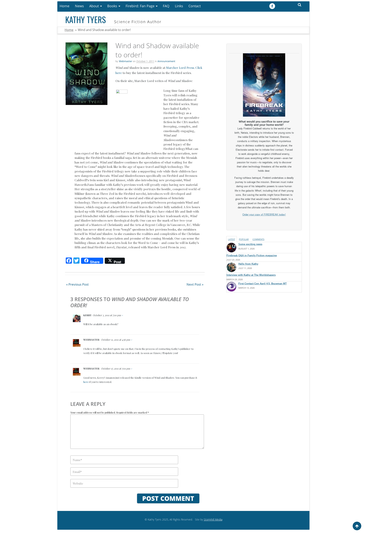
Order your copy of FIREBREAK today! (264, 214)
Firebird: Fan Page (140, 6)
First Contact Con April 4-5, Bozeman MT (262, 283)
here (86, 381)
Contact (194, 6)
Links (179, 6)
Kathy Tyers (85, 19)
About (94, 6)
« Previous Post (77, 284)
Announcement (166, 61)
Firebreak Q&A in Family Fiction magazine (252, 255)
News (79, 6)
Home (64, 6)
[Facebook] (272, 6)
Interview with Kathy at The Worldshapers (251, 275)
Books (112, 6)
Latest (231, 239)
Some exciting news (250, 244)
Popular (244, 239)
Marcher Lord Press (180, 68)
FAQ (166, 6)
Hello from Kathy (248, 263)
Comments (258, 239)
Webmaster (125, 61)
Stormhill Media (213, 519)
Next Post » (195, 284)
